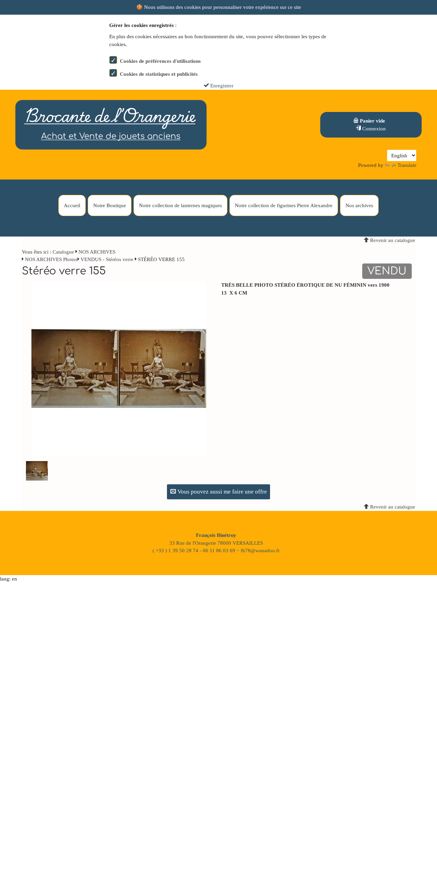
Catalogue (63, 252)
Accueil (72, 205)
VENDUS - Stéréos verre (107, 259)
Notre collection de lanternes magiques (180, 205)
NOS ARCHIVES (97, 252)
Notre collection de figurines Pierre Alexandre (284, 205)
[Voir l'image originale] (118, 368)
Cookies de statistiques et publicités (159, 74)
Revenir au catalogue (392, 240)
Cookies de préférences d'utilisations (160, 61)
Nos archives (359, 205)
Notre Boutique (109, 205)
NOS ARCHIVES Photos (51, 259)
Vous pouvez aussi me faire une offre (221, 491)
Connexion (373, 128)
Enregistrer (221, 85)
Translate (407, 165)
